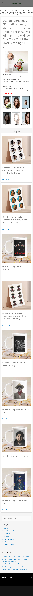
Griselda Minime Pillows (9, 9)
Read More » (6, 179)
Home (1, 9)
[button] (2, 3)
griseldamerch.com (18, 591)
